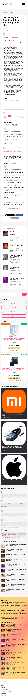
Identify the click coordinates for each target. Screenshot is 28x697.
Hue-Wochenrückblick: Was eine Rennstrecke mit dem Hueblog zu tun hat (16, 645)
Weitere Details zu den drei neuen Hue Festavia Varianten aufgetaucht (15, 625)
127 (8, 37)
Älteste (16, 108)
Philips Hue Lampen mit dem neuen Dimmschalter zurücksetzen (16, 575)
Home (2, 683)
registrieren (10, 208)
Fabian (17, 237)
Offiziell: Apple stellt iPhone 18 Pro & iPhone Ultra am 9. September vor (13, 480)
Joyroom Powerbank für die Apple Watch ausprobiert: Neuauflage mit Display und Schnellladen (12, 447)
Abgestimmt (8, 108)
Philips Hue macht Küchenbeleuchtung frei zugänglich (14, 635)
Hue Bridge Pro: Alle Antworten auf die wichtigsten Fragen (16, 580)
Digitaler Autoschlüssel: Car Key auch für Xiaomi (12, 415)
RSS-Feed (3, 687)
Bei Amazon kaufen (14, 348)
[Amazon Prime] (14, 342)
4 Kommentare (13, 273)
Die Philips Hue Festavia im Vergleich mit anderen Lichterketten (16, 560)
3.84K (9, 115)
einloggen (18, 208)
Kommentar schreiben (14, 239)
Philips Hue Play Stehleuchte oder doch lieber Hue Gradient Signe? (16, 653)
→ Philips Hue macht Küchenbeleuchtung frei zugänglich (11, 517)
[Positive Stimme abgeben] (20, 113)
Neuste (12, 108)
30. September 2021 (19, 100)
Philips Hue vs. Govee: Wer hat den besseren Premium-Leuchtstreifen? (15, 668)
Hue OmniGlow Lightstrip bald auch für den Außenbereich (14, 630)
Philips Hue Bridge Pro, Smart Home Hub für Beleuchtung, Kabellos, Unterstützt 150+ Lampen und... (14, 370)
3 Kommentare (13, 284)
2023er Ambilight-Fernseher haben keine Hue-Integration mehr (15, 565)
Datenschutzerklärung (5, 689)
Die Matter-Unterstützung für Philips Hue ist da (15, 554)
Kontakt (14, 307)
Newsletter (14, 303)
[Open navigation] (23, 4)
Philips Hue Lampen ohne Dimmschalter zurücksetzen (14, 550)
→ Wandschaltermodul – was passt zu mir (8, 497)
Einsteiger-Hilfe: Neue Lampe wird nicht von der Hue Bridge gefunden (15, 585)
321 (8, 151)
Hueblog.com (10, 618)
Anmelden (14, 312)
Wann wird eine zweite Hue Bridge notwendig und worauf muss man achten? (16, 545)
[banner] (8, 4)
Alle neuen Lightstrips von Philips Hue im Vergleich (16, 569)
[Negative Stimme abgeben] (24, 113)
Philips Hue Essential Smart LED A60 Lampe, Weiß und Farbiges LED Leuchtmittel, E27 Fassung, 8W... (14, 339)
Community (6, 12)
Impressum (3, 693)
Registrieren (13, 316)
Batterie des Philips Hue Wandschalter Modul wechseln (15, 590)
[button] (9, 215)
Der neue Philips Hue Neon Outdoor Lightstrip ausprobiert (15, 663)
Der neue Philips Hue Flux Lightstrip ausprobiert (15, 672)
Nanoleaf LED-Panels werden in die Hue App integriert (15, 640)
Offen (4, 108)
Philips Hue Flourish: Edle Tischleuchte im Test (15, 657)
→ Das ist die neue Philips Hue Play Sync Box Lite (10, 527)
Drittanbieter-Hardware (9, 30)
